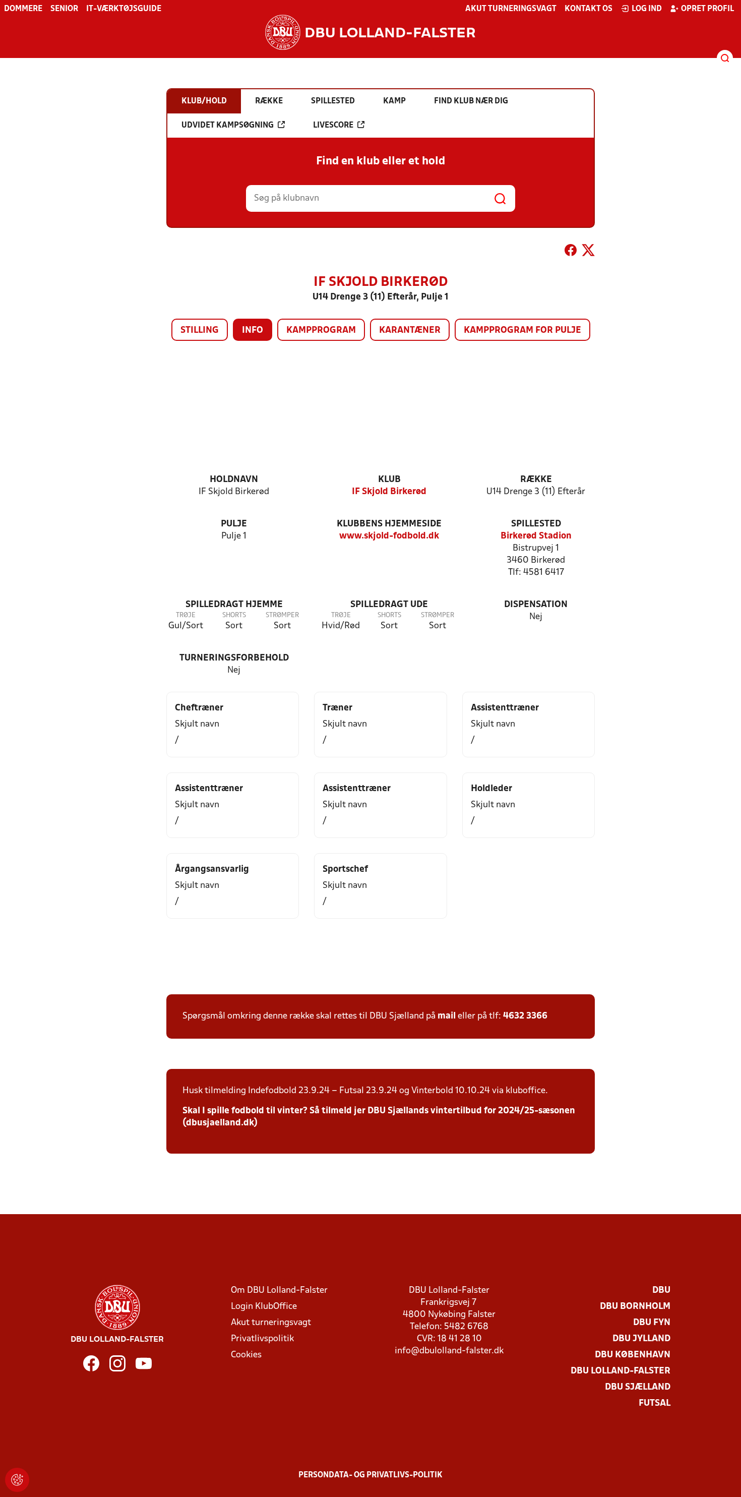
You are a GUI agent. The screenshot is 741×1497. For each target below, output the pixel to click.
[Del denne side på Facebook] (571, 252)
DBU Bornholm (635, 1306)
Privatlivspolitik (262, 1339)
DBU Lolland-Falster (620, 1371)
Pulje (234, 524)
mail (447, 1016)
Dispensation (536, 605)
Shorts (234, 615)
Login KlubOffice (264, 1306)
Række (536, 479)
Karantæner (410, 330)
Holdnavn (234, 479)
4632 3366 (525, 1016)
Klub (389, 479)
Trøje (186, 615)
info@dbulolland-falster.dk (449, 1351)
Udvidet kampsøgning (227, 125)
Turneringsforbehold (234, 658)
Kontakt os (588, 9)
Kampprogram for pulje (522, 330)
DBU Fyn (651, 1323)
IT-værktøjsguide (123, 9)
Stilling (199, 330)
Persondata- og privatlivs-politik (370, 1475)
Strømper (282, 615)
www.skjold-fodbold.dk (389, 536)
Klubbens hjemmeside (389, 524)
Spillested (536, 524)
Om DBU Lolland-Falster (279, 1290)
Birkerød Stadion (536, 536)
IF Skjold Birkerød (389, 492)
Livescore (333, 125)
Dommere (23, 9)
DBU (661, 1290)
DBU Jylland (641, 1339)
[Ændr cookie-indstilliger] (17, 1480)
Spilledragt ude (389, 605)
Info (252, 330)
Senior (64, 9)
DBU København (632, 1355)
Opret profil (707, 9)
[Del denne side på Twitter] (588, 252)
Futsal (654, 1403)
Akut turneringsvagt (511, 9)
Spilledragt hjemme (234, 605)
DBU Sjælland (637, 1387)
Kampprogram (321, 330)
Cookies (246, 1355)
